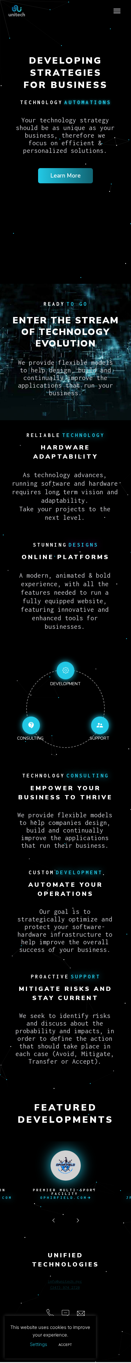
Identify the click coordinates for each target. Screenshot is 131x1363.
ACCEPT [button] (65, 1345)
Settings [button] (38, 1344)
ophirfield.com (65, 1197)
